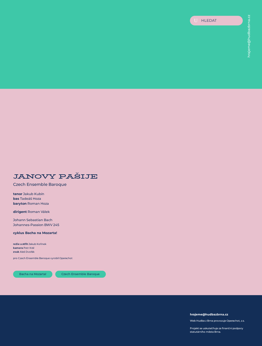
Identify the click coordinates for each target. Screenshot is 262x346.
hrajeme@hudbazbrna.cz (249, 36)
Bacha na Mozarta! (32, 274)
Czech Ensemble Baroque (80, 274)
